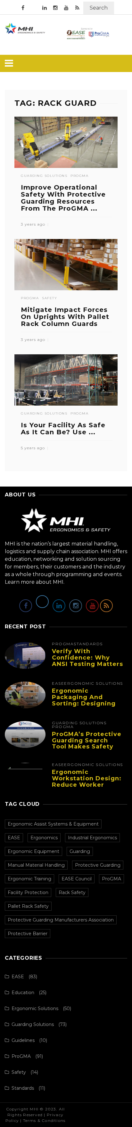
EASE (58, 683)
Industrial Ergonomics (92, 838)
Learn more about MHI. (34, 582)
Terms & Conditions (44, 1120)
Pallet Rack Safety (28, 906)
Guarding (80, 851)
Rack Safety (72, 892)
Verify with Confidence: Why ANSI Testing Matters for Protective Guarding (87, 664)
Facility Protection (28, 892)
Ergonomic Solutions (93, 683)
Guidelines (23, 1040)
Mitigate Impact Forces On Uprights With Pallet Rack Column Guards (65, 317)
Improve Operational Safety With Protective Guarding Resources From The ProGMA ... (63, 198)
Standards (88, 644)
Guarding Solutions (44, 175)
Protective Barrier (27, 933)
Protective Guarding (97, 865)
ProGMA (79, 175)
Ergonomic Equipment (33, 851)
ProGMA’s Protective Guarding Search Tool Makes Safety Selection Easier (86, 743)
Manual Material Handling (36, 865)
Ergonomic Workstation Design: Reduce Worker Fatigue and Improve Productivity (87, 785)
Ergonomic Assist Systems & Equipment (53, 824)
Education (23, 992)
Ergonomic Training (29, 879)
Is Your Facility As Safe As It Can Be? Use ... (63, 428)
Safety (49, 298)
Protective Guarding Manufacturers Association (61, 920)
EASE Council (77, 879)
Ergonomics (44, 838)
